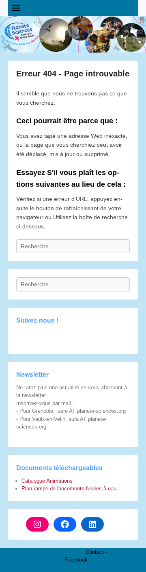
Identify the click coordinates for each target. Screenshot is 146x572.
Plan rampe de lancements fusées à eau (68, 488)
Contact (95, 552)
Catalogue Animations (47, 481)
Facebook (76, 560)
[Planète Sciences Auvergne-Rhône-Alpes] (73, 34)
